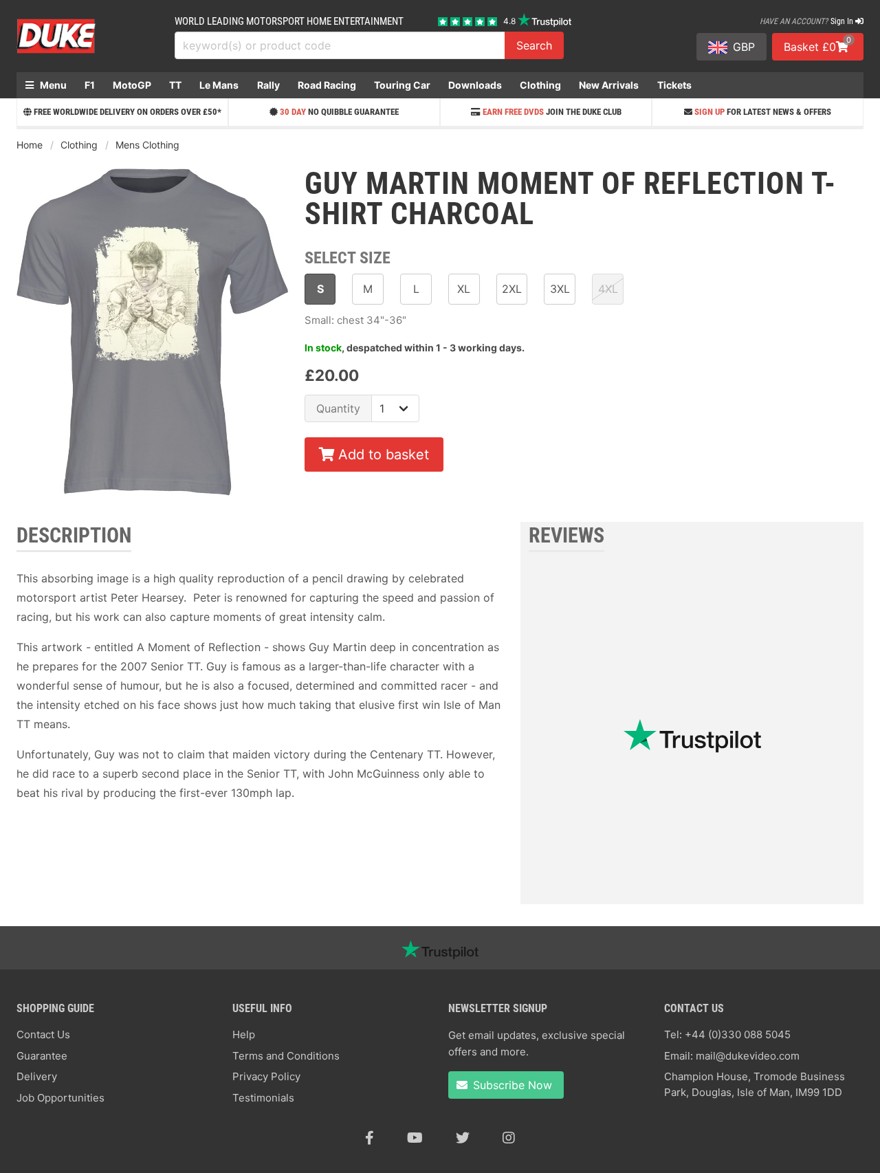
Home (29, 145)
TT (175, 85)
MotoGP (132, 85)
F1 (90, 85)
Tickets (674, 85)
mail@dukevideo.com (748, 1055)
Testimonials (263, 1097)
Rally (268, 85)
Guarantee (41, 1055)
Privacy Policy (266, 1076)
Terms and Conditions (286, 1055)
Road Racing (327, 85)
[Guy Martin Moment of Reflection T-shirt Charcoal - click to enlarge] (152, 497)
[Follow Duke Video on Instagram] (509, 1138)
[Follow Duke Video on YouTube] (415, 1138)
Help (243, 1034)
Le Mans (219, 85)
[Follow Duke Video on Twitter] (463, 1138)
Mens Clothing (147, 145)
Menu (52, 85)
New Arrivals (609, 85)
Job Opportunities (60, 1097)
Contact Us (43, 1034)
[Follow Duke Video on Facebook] (369, 1138)
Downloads (475, 85)
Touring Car (402, 85)
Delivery (36, 1076)
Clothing (540, 85)
